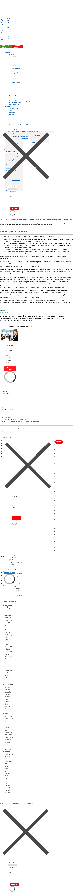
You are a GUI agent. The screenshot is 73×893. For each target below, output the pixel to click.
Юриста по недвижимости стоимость (8, 651)
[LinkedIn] (1, 310)
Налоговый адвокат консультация (8, 675)
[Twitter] (4, 310)
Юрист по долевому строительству (8, 691)
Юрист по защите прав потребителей (8, 787)
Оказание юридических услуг (8, 729)
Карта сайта (18, 595)
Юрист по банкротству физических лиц (9, 753)
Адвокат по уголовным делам (8, 632)
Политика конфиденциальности (19, 588)
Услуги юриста (8, 648)
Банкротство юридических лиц (8, 680)
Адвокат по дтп (9, 718)
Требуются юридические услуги (8, 670)
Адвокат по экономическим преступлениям (9, 715)
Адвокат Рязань (9, 737)
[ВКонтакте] (5, 310)
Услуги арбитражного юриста (8, 782)
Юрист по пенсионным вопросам (8, 792)
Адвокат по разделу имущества (8, 704)
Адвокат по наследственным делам (9, 709)
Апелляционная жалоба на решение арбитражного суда (9, 760)
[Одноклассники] (2, 310)
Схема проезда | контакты (16, 566)
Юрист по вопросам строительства (8, 696)
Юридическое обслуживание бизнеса (8, 734)
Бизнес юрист (8, 749)
